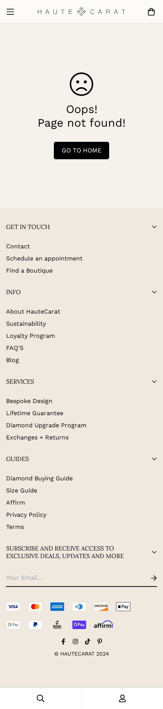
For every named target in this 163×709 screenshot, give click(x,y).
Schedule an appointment (44, 258)
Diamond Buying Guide (39, 478)
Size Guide (21, 490)
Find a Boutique (29, 270)
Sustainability (26, 323)
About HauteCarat (33, 311)
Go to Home (81, 150)
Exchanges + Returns (37, 437)
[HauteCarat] (81, 11)
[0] (150, 11)
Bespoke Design (29, 401)
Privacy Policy (26, 514)
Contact (18, 246)
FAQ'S (15, 347)
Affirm (15, 502)
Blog (12, 360)
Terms (15, 526)
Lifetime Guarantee (34, 413)
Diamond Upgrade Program (46, 425)
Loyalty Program (30, 335)
